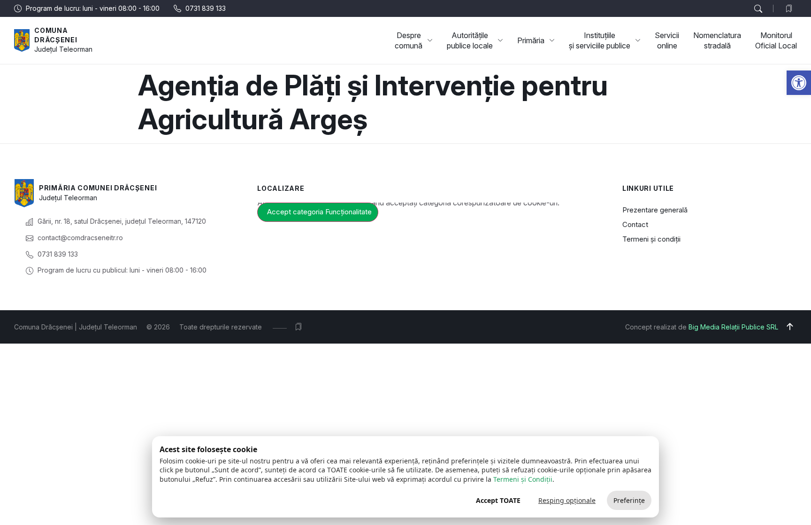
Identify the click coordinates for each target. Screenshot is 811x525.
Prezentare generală (655, 209)
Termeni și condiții (651, 239)
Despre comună (408, 40)
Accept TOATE (498, 500)
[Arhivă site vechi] (791, 8)
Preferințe (629, 500)
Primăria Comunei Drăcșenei (98, 188)
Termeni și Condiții (522, 479)
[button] (799, 83)
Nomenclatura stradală (717, 40)
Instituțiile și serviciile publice (599, 40)
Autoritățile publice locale (470, 40)
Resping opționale (567, 500)
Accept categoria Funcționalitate (319, 211)
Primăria (530, 40)
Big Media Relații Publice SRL (733, 327)
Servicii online (667, 40)
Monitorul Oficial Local (776, 40)
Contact (635, 224)
